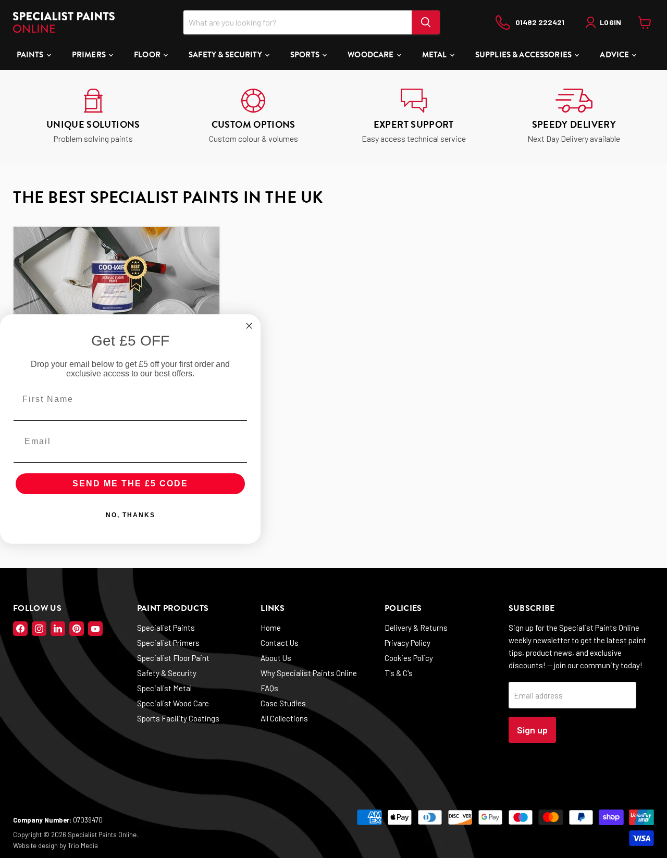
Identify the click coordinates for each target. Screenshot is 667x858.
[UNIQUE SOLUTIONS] (93, 117)
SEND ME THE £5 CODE (130, 483)
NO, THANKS (130, 515)
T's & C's (399, 673)
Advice (615, 54)
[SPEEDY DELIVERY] (574, 117)
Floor (148, 54)
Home (271, 627)
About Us (276, 658)
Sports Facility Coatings (178, 718)
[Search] (426, 22)
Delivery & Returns (416, 627)
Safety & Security (226, 54)
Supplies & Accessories (524, 54)
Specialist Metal (164, 688)
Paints (31, 54)
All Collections (284, 718)
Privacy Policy (407, 642)
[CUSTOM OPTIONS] (254, 117)
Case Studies (283, 703)
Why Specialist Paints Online (309, 673)
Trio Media (83, 845)
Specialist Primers (168, 642)
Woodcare (371, 54)
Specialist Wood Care (173, 703)
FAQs (269, 688)
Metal (435, 54)
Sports (305, 54)
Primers (89, 54)
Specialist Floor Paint (173, 658)
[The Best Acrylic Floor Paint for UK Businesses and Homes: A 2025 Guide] (116, 292)
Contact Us (280, 642)
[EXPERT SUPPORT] (414, 117)
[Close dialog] (249, 326)
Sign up (532, 730)
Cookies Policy (409, 658)
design (48, 845)
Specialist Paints (166, 627)
